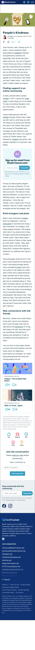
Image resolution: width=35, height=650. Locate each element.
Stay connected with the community (13, 487)
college (25, 218)
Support (17, 435)
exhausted (7, 224)
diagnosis (19, 327)
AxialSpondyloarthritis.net (12, 570)
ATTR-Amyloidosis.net (11, 566)
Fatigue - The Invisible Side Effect (15, 380)
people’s (17, 53)
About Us (5, 584)
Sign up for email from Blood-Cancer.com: (17, 161)
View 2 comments (17, 462)
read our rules (17, 455)
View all (7, 579)
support (15, 139)
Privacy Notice (18, 173)
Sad (25, 435)
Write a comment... (11, 467)
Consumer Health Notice (10, 587)
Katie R (11, 36)
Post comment (17, 473)
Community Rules (8, 592)
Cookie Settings (23, 590)
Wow (12, 443)
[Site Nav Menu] (32, 2)
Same (21, 443)
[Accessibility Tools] (24, 2)
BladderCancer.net (9, 573)
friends (6, 117)
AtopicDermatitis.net (10, 563)
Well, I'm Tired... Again (13, 405)
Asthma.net (6, 560)
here (14, 429)
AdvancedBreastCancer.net (13, 548)
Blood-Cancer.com (9, 576)
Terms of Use (21, 500)
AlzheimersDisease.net (11, 557)
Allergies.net (7, 554)
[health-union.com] (10, 520)
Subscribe (24, 168)
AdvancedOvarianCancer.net (13, 551)
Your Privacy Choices (9, 590)
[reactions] (19, 42)
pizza (19, 267)
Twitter (6, 99)
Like (7, 435)
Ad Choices (19, 592)
